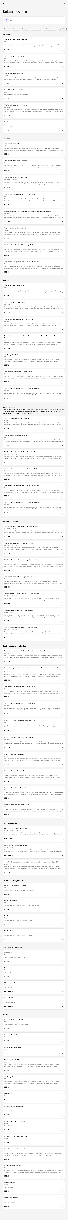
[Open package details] (62, 187)
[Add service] (62, 1040)
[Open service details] (62, 49)
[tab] (7, 29)
